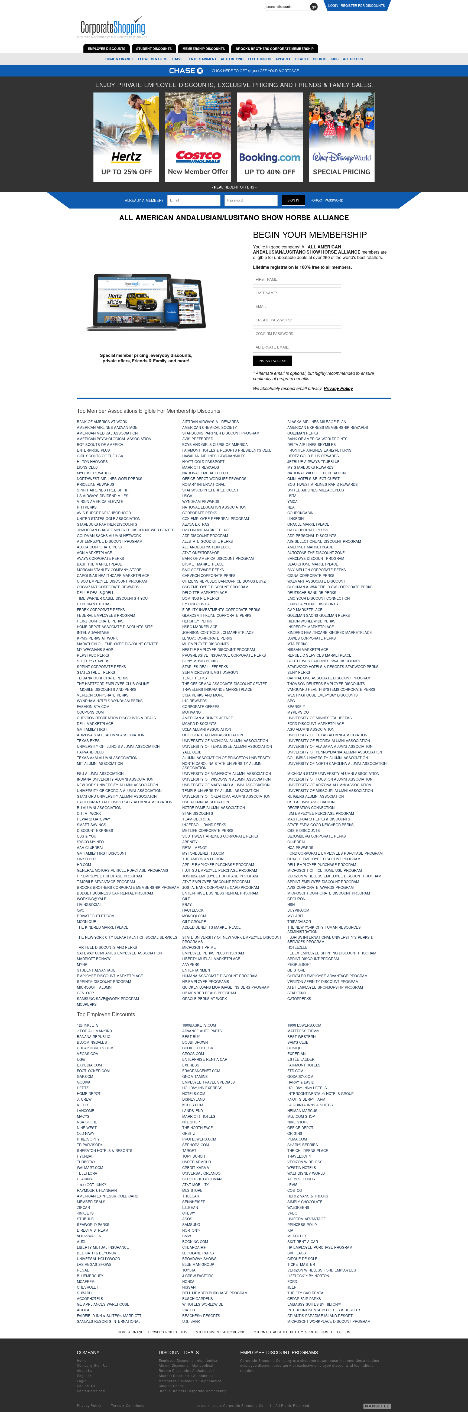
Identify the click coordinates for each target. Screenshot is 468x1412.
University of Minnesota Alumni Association (226, 773)
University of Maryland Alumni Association (225, 784)
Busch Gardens (197, 1298)
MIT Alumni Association (100, 763)
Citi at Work (89, 813)
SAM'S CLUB (297, 1042)
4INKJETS (85, 1213)
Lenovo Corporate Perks (207, 638)
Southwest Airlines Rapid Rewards (322, 484)
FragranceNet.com (201, 1070)
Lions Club (87, 467)
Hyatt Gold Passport (203, 461)
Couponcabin (300, 512)
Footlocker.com (93, 1070)
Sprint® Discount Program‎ (104, 981)
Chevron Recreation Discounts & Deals (116, 717)
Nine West (87, 1127)
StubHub (85, 1218)
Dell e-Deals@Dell (95, 592)
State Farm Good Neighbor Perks (320, 824)
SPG (291, 700)
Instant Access (272, 361)
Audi (81, 1241)
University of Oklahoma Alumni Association (226, 796)
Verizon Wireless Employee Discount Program (334, 875)
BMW (186, 1235)
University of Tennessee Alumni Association (227, 746)
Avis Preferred (197, 438)
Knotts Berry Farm (306, 1099)
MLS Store (192, 1190)
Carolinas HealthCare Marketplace (113, 575)
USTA (292, 495)
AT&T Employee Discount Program (216, 881)
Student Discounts (174, 1375)
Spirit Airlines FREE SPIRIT (103, 490)
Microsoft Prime (199, 947)
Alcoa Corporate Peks (99, 547)
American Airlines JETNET (207, 717)
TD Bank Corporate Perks (102, 678)
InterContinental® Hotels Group (320, 1093)
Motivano (191, 712)
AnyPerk (190, 964)
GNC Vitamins (195, 1076)
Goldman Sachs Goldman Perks (318, 615)
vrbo (292, 1213)
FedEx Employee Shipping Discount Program (331, 953)
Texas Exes (88, 740)
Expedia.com (89, 1065)
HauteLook (193, 910)
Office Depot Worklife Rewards (214, 478)
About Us (84, 1370)
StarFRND (296, 992)
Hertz (83, 1087)
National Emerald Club (205, 472)
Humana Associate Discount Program (219, 975)
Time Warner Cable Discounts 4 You (112, 598)
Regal (83, 1270)
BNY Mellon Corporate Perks (316, 569)
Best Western (301, 1036)
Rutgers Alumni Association (315, 796)
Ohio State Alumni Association (212, 734)
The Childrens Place (307, 1150)
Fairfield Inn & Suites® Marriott (109, 1315)
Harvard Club (90, 752)
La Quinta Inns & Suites (310, 1104)
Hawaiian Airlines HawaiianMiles (214, 455)
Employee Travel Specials (208, 1082)
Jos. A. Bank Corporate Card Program (220, 887)
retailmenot (194, 847)
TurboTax (86, 1161)
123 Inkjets (88, 1025)
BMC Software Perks (203, 569)
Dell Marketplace (95, 723)
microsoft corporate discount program (328, 893)
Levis (292, 1184)
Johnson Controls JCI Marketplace (218, 632)
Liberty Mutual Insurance (103, 1247)
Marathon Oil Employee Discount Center (117, 643)
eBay (187, 904)
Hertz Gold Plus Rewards (313, 455)
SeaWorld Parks (93, 1224)
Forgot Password (326, 200)
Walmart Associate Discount (316, 581)
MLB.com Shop (301, 1116)
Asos (187, 1218)
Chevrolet (87, 1287)
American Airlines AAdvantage (107, 427)
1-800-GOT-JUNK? (91, 1184)
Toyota (189, 1270)
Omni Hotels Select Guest (313, 478)
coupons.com (90, 712)
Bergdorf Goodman (202, 1178)
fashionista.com (93, 706)
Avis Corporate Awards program (320, 887)
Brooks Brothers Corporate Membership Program (128, 887)
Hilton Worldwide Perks (311, 621)
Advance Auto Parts (202, 1030)
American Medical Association (107, 433)
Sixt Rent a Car (302, 1241)
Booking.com (195, 1241)
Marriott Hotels (198, 1116)
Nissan (189, 1287)
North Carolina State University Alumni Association (222, 765)
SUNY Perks (298, 672)
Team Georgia (196, 819)
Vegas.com (88, 1053)
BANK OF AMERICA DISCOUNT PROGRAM (218, 558)
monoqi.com (194, 915)
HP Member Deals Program (209, 992)
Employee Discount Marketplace (110, 975)
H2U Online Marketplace (206, 529)
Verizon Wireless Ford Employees (321, 1270)
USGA (187, 495)
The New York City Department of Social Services (127, 937)
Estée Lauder (300, 1059)
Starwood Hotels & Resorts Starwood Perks (333, 666)
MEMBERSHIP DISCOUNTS (204, 48)
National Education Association (214, 507)
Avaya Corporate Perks (100, 558)
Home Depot (88, 1093)
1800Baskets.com (199, 1025)
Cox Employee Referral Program (215, 518)
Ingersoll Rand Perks (204, 824)
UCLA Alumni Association (206, 729)
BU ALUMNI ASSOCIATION (99, 807)
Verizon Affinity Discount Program (323, 981)
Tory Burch (193, 1156)
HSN (291, 904)
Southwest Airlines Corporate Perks (220, 836)
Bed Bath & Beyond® (96, 1253)
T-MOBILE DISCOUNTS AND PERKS (106, 689)
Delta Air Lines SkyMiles (311, 444)
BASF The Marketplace (99, 564)
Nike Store (298, 1122)
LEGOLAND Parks (198, 1253)
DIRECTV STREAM (92, 1230)
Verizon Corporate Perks (103, 695)
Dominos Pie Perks (200, 598)
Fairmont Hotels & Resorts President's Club (227, 450)
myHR (82, 964)
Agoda (83, 1309)
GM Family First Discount (101, 853)
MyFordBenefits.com (203, 853)
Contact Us (86, 1386)
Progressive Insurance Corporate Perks (224, 655)
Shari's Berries (302, 1144)
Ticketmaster (301, 1264)
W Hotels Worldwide (202, 1304)
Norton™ (191, 1230)
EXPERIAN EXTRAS (93, 603)
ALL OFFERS (353, 58)
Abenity (190, 841)
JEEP (292, 1287)
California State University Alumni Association (124, 801)
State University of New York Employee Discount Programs (231, 939)
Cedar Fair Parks (304, 1298)
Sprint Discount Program (313, 958)
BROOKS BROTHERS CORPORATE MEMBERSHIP (275, 48)
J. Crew (84, 1099)
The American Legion (202, 858)
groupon (296, 898)
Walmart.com (90, 1167)
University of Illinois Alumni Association (118, 746)
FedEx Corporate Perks (101, 609)
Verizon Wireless (305, 1161)
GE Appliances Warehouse (103, 1304)
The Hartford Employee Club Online (113, 683)
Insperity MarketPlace (310, 626)
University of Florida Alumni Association (328, 740)
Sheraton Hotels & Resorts (104, 1150)
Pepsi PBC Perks (93, 655)
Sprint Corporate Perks (101, 666)
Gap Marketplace (305, 609)
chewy (188, 1213)
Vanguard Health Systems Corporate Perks (331, 689)
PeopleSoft (299, 964)
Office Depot (300, 1127)
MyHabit (295, 915)
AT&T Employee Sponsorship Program (325, 987)
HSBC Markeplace (199, 626)
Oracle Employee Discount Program (323, 858)
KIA (290, 1230)
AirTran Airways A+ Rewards (210, 421)
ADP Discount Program (205, 535)
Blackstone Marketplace (312, 564)
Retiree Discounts (174, 1370)
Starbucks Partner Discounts (107, 524)
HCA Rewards (300, 847)
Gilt (186, 898)
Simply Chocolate (305, 1201)
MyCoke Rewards (94, 472)
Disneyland (193, 1099)
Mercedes (297, 1235)
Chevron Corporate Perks (209, 575)
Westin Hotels (301, 1167)
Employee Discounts (176, 1360)
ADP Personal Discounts (312, 535)
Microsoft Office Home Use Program (324, 870)
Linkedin (295, 518)
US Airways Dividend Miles (102, 495)
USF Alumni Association (205, 801)
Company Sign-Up (92, 1365)
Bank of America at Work (102, 421)
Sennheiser (193, 1201)
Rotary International (203, 484)
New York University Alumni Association (117, 784)
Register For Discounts (363, 5)
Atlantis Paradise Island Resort (320, 1315)
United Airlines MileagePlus (315, 490)
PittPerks (87, 507)
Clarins (84, 1178)
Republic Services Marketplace (319, 655)
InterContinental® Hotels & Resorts (324, 1309)
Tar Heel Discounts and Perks (107, 947)
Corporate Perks (199, 512)
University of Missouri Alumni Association (330, 790)
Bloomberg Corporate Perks (316, 836)
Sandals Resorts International (108, 1321)
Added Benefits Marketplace (211, 927)
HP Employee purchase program (109, 875)
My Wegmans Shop (95, 649)
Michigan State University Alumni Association (333, 773)
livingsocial (89, 904)
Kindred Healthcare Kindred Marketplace (329, 632)
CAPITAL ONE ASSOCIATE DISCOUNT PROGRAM (328, 678)
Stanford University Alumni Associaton (117, 796)
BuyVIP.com (298, 910)
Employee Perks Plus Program (213, 953)
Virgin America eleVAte (100, 501)
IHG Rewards (194, 700)
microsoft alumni (94, 987)
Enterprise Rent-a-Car (204, 1059)
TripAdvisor (299, 921)
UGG (81, 1059)
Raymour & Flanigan (97, 1190)
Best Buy (191, 1036)
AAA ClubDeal (90, 847)
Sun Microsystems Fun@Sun (210, 672)
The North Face (197, 1127)
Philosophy (88, 1139)
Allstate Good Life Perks (207, 541)
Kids (335, 58)
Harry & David (300, 1082)
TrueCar (190, 1196)
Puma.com (297, 1139)
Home (82, 1360)
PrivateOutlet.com (96, 915)
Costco (294, 1190)
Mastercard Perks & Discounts (318, 819)
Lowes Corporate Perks (311, 638)
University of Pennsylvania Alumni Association (334, 752)
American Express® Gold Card (107, 1196)
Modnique (86, 921)
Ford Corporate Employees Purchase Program (335, 853)
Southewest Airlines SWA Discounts (323, 660)
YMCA (292, 501)
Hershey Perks (197, 621)
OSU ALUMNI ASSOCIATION (310, 801)
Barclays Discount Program (315, 558)
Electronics (259, 58)
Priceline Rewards (95, 484)
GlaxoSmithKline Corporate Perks (217, 615)
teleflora (87, 1173)
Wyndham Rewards (200, 501)
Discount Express (95, 830)
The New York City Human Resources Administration (324, 929)
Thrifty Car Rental (306, 1292)
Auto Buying (232, 58)
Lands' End (192, 1110)
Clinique (295, 1047)
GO (314, 7)
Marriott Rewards (200, 467)
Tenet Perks (194, 678)
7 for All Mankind (94, 1030)
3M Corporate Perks (307, 529)
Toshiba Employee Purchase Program (220, 875)
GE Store (296, 970)
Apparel (283, 58)
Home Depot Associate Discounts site (115, 626)
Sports (319, 58)
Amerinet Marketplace (310, 547)
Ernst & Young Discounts (312, 603)
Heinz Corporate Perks (100, 621)
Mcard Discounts (199, 723)
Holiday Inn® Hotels (307, 1087)
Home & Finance (119, 58)
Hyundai (84, 1156)
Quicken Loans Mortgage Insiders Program (225, 987)
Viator (188, 1309)
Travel (178, 58)
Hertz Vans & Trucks (307, 1196)
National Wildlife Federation (316, 472)
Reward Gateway (93, 819)
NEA (291, 507)
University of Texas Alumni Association (327, 734)
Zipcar (83, 1207)
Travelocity (299, 1156)
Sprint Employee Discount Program (323, 881)
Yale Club (192, 752)
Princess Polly (302, 1224)
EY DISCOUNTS (195, 603)
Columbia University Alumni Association (327, 757)
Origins (294, 1133)
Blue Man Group (198, 1264)
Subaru (84, 1292)
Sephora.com (195, 1144)
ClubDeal (296, 841)
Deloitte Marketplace (204, 592)
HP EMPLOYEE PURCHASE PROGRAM (319, 1247)
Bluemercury (90, 1275)
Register (84, 1375)
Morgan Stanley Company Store (109, 569)
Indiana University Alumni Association (115, 779)
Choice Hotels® (197, 1047)
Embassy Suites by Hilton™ (314, 1304)
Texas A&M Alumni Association (107, 757)
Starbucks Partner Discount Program (220, 433)
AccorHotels (90, 1298)
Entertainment (202, 58)
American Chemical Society (209, 427)
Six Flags (296, 1253)
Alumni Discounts (173, 1365)
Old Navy (86, 1133)
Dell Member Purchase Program (215, 1292)
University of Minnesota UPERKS (319, 717)
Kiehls (83, 1104)
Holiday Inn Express (202, 1087)
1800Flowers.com (304, 1025)
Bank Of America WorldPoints (317, 438)
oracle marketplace (308, 524)
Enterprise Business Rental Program (220, 893)
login (333, 5)
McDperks (87, 1004)
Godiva (83, 1082)
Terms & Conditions (127, 1405)
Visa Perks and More (203, 695)
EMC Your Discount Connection (318, 598)
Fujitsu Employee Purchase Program (219, 870)
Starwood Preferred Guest (210, 490)
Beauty (302, 58)
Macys (83, 1116)
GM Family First (92, 729)
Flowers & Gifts (152, 58)
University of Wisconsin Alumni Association (226, 779)
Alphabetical (208, 1360)
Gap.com (85, 1076)
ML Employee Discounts (205, 643)
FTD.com (295, 1070)
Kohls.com (192, 1104)
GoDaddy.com (300, 1076)
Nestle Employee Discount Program (218, 649)
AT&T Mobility (195, 1184)
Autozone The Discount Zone (316, 552)
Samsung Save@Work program (108, 998)
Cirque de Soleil (303, 1258)
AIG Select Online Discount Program (324, 541)
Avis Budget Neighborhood (104, 512)
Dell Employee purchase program (321, 864)
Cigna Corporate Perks (310, 575)
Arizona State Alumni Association (110, 734)
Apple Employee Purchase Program (218, 864)
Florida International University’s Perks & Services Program (330, 939)
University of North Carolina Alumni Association (336, 763)
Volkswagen (89, 1235)
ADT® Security (301, 1178)
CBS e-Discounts (303, 830)
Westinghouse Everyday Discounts (322, 695)
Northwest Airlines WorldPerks (109, 478)
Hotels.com (193, 1093)
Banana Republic (93, 1036)
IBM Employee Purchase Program (320, 813)
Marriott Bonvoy (94, 958)
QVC (80, 910)
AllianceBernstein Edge (206, 547)
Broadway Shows (199, 1258)
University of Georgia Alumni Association (119, 790)
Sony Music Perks (200, 660)
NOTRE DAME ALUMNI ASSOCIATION (213, 807)
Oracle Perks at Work (204, 998)
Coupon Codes (171, 1386)
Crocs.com (193, 1053)
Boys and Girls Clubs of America (215, 444)
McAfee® (86, 1281)
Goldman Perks (302, 433)
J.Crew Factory (197, 1275)
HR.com (84, 864)
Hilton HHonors (92, 461)
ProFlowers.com (199, 1139)
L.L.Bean (190, 1207)
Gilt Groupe (194, 921)
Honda (188, 1281)
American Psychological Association (114, 438)
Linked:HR (86, 858)
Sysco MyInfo (90, 841)
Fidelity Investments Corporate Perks (221, 609)
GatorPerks (299, 998)
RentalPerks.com (91, 1391)
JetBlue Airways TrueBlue (313, 461)
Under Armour (196, 1161)
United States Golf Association (108, 518)
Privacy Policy (89, 1405)
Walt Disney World (306, 1173)
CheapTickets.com (95, 1047)
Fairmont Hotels (303, 1065)
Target (189, 1150)
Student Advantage (96, 970)
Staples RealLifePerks (205, 666)
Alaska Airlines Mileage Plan (316, 421)
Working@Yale (91, 898)
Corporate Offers (201, 706)
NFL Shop (191, 1122)
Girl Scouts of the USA (100, 455)
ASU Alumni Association (310, 729)
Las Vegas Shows (94, 1264)
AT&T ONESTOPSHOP (200, 552)
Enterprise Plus (93, 450)
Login (82, 1381)
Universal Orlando (201, 1173)
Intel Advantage (93, 632)
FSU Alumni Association (100, 773)
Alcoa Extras (195, 524)
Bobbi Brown (195, 1042)
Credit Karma (195, 1167)
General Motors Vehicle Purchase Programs (122, 870)
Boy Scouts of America (100, 444)
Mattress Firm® (303, 1030)
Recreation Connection (310, 807)
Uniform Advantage (306, 1218)
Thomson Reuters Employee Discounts (326, 683)
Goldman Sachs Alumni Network (109, 535)
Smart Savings (91, 824)
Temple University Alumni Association (220, 790)
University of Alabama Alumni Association (329, 746)
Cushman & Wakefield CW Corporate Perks (330, 586)
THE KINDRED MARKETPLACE (102, 927)
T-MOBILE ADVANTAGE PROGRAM (106, 881)
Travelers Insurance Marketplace (217, 689)
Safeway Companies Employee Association (119, 953)
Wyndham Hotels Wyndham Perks (110, 700)
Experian (296, 1053)
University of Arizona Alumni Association (329, 784)
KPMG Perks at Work (97, 638)
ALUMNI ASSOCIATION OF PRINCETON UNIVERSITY (226, 757)
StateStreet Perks (96, 672)
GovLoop (85, 992)
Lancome (85, 1110)
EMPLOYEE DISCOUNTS (106, 48)
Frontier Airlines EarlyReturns (319, 450)
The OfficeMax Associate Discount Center (224, 683)
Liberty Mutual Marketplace (211, 958)
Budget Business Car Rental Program (115, 893)
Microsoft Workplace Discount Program (328, 1321)
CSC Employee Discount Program (215, 586)
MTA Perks (297, 643)
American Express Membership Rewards (327, 427)
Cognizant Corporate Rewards (108, 586)
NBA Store (87, 1122)
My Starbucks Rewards (310, 467)
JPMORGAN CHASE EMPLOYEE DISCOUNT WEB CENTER (125, 529)
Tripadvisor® (90, 1144)
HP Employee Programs (205, 981)
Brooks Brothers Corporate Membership (193, 1391)
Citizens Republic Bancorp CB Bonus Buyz (224, 581)
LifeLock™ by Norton (308, 1275)
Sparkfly (296, 706)
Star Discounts (197, 813)
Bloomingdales (92, 1042)
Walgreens (298, 1207)
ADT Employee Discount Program (109, 541)
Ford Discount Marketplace (315, 723)
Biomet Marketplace (203, 564)
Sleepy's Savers (93, 660)
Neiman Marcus (302, 1110)
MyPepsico (298, 712)
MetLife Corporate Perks (207, 830)
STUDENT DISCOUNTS (154, 48)
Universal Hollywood (98, 1258)
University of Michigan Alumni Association (225, 740)
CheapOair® (194, 1247)
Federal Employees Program (106, 615)
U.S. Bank (191, 1321)
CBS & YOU (86, 836)
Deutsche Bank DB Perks (311, 592)
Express (190, 1065)
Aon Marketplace (94, 552)
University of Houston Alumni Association (329, 779)
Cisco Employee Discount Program (112, 581)
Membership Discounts (178, 1381)
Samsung (191, 1224)
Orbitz (188, 1133)
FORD (292, 1281)
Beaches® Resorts (201, 1315)
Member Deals (91, 1201)
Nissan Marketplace (307, 649)
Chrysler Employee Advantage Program (327, 975)
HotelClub (297, 947)
